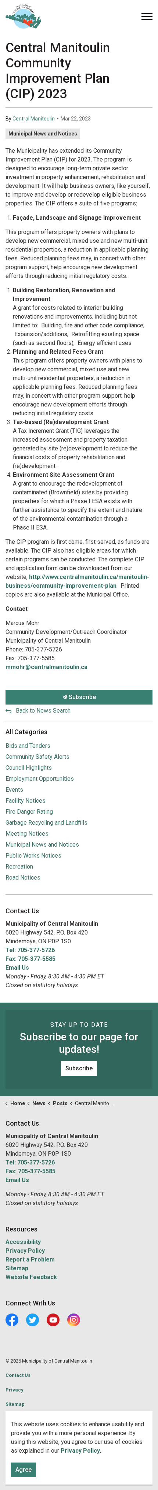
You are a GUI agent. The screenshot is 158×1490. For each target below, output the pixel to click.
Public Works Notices (33, 855)
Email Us (17, 967)
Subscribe (81, 697)
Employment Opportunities (40, 778)
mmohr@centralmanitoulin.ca (46, 667)
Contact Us (18, 1375)
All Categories (26, 732)
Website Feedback (31, 1277)
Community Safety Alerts (37, 756)
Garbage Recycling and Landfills (46, 822)
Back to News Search (43, 710)
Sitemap (17, 1268)
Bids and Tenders (28, 745)
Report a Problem (30, 1259)
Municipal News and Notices (42, 134)
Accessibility (23, 1241)
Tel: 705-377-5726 (30, 950)
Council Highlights (29, 767)
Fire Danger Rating (29, 811)
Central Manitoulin (33, 119)
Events (14, 789)
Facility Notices (26, 800)
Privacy (15, 1390)
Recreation (19, 866)
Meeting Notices (27, 833)
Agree (23, 1469)
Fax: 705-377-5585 (30, 958)
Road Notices (23, 877)
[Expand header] (147, 16)
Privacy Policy (25, 1250)
